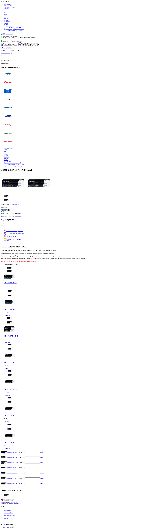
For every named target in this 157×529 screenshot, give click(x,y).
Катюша (6, 20)
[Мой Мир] (6, 210)
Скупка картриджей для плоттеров (13, 30)
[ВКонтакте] (2, 210)
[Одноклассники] (4, 210)
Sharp (5, 14)
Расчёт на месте (11, 236)
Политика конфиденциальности (10, 503)
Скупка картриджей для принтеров (14, 29)
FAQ (5, 10)
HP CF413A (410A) (12, 478)
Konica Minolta (8, 12)
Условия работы (8, 5)
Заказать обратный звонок (8, 48)
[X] (8, 210)
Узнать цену (17, 216)
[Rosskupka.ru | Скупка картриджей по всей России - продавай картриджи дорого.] (9, 45)
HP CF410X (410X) (12, 457)
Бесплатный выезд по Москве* (15, 233)
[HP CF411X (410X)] (6, 496)
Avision (6, 24)
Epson (5, 15)
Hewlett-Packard (14, 204)
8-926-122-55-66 (5, 527)
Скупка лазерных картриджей (12, 27)
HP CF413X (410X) (12, 483)
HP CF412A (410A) (12, 467)
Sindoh (6, 23)
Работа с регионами (9, 7)
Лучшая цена (7, 26)
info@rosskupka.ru (8, 34)
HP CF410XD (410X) (13, 462)
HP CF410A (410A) (12, 452)
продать (3, 216)
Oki (5, 17)
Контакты (6, 8)
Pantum (6, 18)
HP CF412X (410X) (12, 473)
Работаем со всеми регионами (14, 231)
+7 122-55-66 (6, 47)
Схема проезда (7, 39)
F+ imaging (7, 21)
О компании (7, 4)
